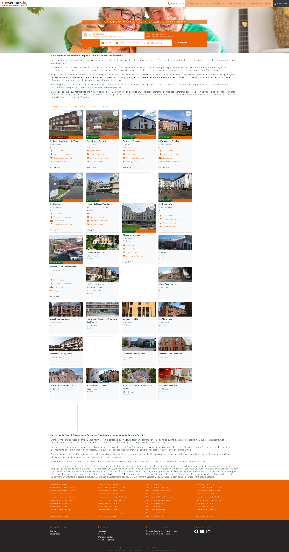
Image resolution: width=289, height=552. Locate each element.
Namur (85, 106)
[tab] (113, 35)
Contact (101, 533)
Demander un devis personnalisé (160, 533)
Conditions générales (107, 539)
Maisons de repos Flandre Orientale (63, 500)
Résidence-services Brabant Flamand (111, 487)
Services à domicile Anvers (204, 484)
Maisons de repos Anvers (59, 484)
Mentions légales (105, 537)
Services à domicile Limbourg (205, 510)
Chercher (182, 42)
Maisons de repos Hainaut (59, 503)
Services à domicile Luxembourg (206, 513)
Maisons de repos (194, 3)
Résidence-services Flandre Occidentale (112, 497)
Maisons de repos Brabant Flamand (63, 487)
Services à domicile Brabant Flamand (208, 487)
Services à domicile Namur (204, 516)
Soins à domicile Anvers (154, 484)
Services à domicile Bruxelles (205, 494)
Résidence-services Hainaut (108, 503)
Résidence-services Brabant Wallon (111, 490)
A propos (102, 531)
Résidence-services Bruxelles (108, 494)
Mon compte (255, 3)
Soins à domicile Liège (154, 506)
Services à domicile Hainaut (204, 503)
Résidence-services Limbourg (108, 510)
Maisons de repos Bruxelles (60, 494)
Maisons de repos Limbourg (60, 510)
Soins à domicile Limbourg (155, 510)
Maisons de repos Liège (58, 506)
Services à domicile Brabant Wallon (207, 490)
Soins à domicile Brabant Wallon (158, 490)
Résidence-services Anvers (108, 484)
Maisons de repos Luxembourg (61, 513)
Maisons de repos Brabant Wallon (62, 490)
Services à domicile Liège (204, 506)
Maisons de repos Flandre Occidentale (64, 497)
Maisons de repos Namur (59, 516)
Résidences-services (215, 3)
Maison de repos (72, 106)
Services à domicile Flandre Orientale (208, 500)
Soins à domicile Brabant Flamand (158, 487)
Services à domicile (237, 3)
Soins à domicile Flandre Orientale (158, 500)
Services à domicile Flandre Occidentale (209, 497)
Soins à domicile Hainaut (155, 503)
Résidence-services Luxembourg (110, 513)
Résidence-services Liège (107, 506)
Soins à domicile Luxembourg (156, 513)
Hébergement (57, 106)
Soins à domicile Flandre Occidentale (159, 497)
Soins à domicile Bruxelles (155, 494)
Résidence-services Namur (108, 516)
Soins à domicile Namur (154, 516)
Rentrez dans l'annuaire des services (162, 531)
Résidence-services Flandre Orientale (111, 500)
